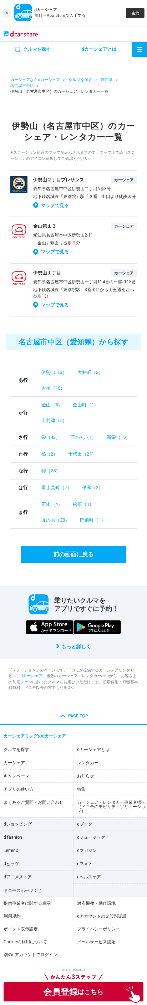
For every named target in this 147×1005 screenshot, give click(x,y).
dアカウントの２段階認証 (102, 916)
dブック (84, 824)
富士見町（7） (56, 487)
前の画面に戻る (73, 554)
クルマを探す (80, 79)
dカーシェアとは (93, 749)
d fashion (13, 837)
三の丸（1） (83, 437)
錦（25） (50, 470)
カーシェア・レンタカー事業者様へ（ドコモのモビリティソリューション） (111, 806)
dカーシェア (31, 676)
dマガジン (87, 850)
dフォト (84, 863)
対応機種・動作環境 (96, 903)
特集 (81, 789)
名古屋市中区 (22, 85)
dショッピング (18, 824)
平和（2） (92, 487)
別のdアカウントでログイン (30, 954)
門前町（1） (93, 520)
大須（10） (53, 388)
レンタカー (87, 762)
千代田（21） (82, 454)
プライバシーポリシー (98, 929)
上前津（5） (54, 420)
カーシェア (14, 762)
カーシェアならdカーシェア (35, 79)
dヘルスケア (89, 876)
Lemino (11, 850)
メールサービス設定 (96, 941)
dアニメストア (18, 876)
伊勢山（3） (54, 372)
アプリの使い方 (19, 789)
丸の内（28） (55, 520)
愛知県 (106, 79)
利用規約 (12, 916)
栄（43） (50, 437)
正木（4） (51, 504)
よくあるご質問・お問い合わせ (34, 802)
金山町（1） (85, 404)
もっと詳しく (76, 646)
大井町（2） (90, 372)
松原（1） (83, 504)
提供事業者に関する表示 (27, 903)
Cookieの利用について (25, 941)
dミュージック (91, 837)
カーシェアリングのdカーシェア (35, 736)
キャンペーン (16, 775)
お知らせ (85, 775)
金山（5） (51, 404)
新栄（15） (118, 437)
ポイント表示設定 (21, 929)
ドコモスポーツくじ (23, 890)
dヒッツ (11, 863)
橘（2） (49, 454)
